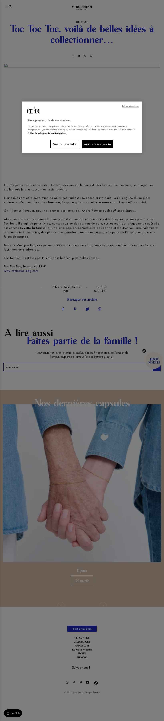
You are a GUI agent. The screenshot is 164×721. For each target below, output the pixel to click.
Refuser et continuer (130, 106)
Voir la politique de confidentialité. (48, 133)
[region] (82, 127)
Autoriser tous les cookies (97, 143)
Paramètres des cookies (65, 143)
